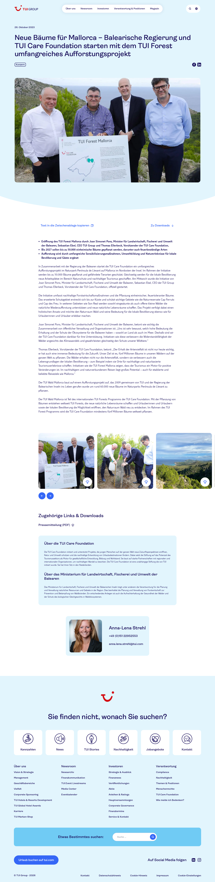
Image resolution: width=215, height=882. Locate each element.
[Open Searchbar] (190, 9)
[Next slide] (50, 495)
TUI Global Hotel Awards (27, 805)
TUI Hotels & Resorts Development (33, 800)
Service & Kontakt (119, 816)
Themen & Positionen (167, 783)
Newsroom (86, 8)
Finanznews (115, 777)
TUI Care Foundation (167, 794)
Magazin (154, 8)
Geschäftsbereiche (24, 783)
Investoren (103, 8)
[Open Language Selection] (196, 9)
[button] (66, 461)
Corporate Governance (121, 805)
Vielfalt (18, 788)
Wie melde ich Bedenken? (170, 800)
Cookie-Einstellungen (189, 875)
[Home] (27, 8)
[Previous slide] (41, 495)
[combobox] (134, 837)
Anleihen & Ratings (119, 794)
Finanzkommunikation (73, 777)
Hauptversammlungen (121, 800)
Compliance (162, 772)
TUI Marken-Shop (23, 816)
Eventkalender (69, 794)
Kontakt (85, 875)
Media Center (68, 788)
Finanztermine (116, 811)
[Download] (87, 482)
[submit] (153, 837)
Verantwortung (166, 766)
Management (21, 777)
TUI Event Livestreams (73, 783)
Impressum (162, 875)
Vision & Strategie (24, 772)
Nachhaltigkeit (164, 777)
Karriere (18, 811)
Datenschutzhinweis (110, 875)
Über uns (70, 8)
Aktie (112, 788)
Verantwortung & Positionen (129, 8)
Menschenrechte (165, 788)
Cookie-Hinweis (138, 875)
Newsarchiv (67, 772)
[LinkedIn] (193, 860)
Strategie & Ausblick (120, 772)
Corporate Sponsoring (26, 794)
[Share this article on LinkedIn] (199, 65)
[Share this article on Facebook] (194, 65)
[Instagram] (199, 860)
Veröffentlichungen (119, 783)
